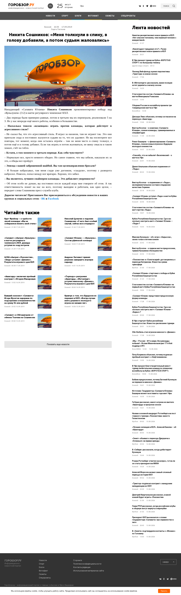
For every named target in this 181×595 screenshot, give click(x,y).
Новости (43, 560)
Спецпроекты (45, 578)
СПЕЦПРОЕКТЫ (128, 16)
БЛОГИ (78, 16)
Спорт (41, 564)
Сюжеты (42, 574)
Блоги (41, 567)
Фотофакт (43, 571)
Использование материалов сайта (88, 571)
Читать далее (28, 225)
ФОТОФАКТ (93, 16)
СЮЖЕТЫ (109, 16)
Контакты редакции (81, 567)
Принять (164, 591)
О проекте (77, 560)
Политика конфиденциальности (87, 564)
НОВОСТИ (50, 16)
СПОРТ (65, 16)
